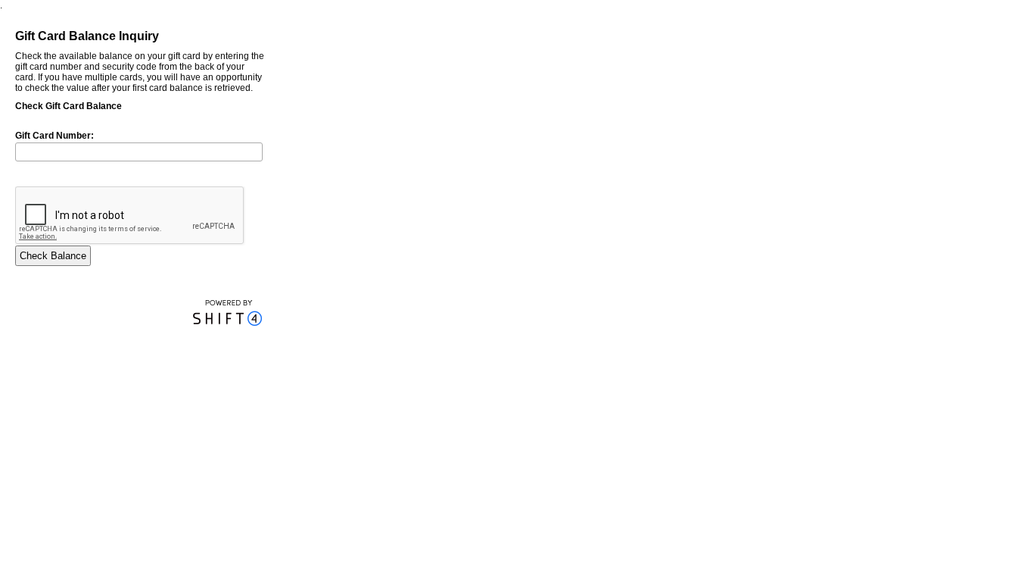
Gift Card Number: (54, 135)
